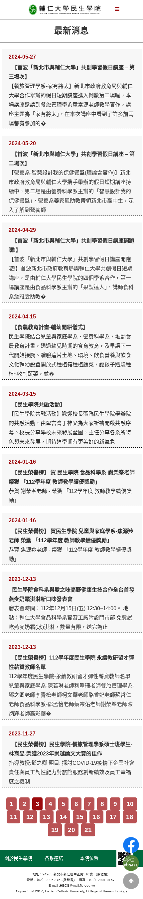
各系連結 (54, 858)
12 (30, 816)
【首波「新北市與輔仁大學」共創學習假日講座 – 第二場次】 (72, 158)
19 (55, 829)
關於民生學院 (18, 858)
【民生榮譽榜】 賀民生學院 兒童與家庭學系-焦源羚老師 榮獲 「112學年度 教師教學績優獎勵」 (71, 535)
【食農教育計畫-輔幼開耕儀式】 (50, 327)
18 (129, 816)
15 (79, 816)
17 (113, 816)
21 (88, 829)
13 (46, 816)
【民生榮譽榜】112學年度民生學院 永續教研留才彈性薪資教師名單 (71, 662)
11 (13, 816)
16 (96, 816)
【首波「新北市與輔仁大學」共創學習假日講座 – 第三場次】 (72, 72)
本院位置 (89, 858)
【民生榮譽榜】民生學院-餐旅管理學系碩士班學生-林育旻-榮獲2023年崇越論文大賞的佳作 (70, 748)
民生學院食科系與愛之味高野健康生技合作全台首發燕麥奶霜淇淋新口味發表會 (71, 594)
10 (130, 803)
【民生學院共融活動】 (38, 404)
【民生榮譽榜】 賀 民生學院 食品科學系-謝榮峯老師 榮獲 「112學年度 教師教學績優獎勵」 (72, 477)
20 (71, 829)
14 (63, 816)
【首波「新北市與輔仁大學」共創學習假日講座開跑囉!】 (71, 245)
